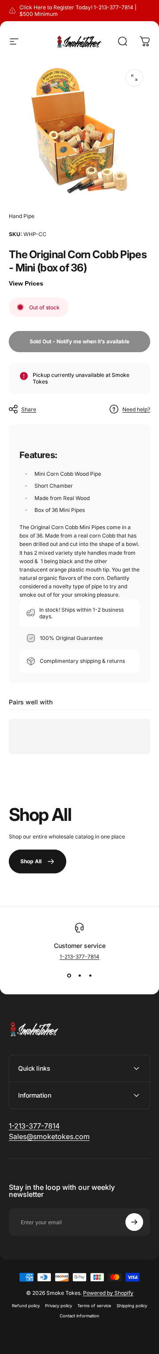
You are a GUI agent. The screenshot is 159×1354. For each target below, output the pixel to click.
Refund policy (26, 1305)
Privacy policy (58, 1305)
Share (28, 409)
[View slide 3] (90, 975)
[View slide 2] (79, 975)
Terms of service (94, 1305)
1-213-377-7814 (79, 956)
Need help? (136, 409)
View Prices (26, 283)
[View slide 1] (69, 975)
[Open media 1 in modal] (134, 78)
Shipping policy (132, 1305)
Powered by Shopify (108, 1293)
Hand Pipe (21, 216)
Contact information (79, 1315)
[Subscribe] (134, 1222)
